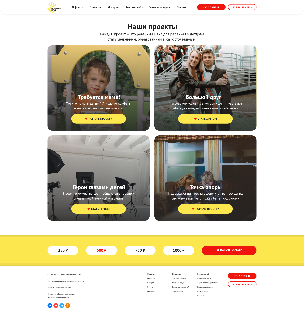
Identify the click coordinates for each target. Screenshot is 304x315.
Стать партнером (159, 7)
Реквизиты (151, 291)
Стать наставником (205, 287)
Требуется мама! (179, 278)
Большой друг (177, 282)
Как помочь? (133, 7)
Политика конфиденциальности (61, 287)
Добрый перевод (204, 278)
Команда (151, 278)
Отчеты (181, 7)
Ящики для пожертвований (208, 282)
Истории (113, 7)
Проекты (95, 7)
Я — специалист (203, 291)
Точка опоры (177, 291)
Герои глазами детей (180, 287)
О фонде (77, 7)
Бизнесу (200, 295)
